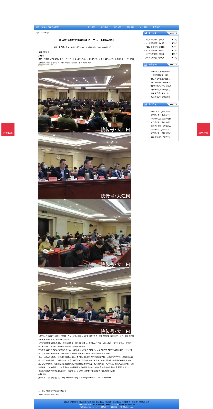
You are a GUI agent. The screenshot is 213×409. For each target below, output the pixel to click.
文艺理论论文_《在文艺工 (161, 126)
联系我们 (156, 27)
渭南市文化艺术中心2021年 (160, 86)
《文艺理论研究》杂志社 (101, 405)
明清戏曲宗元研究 (52, 395)
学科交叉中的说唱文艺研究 (55, 391)
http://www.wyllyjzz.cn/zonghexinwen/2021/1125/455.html (88, 378)
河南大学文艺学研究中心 (160, 90)
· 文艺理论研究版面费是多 (154, 58)
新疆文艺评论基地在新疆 (160, 97)
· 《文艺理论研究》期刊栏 (154, 47)
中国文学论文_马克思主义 (161, 111)
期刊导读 (104, 27)
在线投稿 (143, 27)
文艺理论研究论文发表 (121, 402)
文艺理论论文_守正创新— (161, 130)
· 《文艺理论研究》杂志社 (154, 50)
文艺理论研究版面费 (104, 402)
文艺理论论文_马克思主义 (161, 115)
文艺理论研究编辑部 (87, 402)
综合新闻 (44, 33)
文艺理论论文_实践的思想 (161, 119)
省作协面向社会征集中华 (160, 82)
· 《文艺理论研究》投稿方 (154, 40)
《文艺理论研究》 (54, 378)
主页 (37, 33)
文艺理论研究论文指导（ (160, 75)
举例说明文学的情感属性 (160, 72)
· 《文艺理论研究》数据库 (154, 43)
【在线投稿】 (75, 47)
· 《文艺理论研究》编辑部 (154, 54)
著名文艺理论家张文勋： (160, 93)
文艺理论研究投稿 (71, 402)
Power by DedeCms (127, 405)
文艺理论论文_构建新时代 (161, 122)
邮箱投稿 (130, 27)
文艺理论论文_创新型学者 (161, 133)
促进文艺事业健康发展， (160, 79)
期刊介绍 (117, 27)
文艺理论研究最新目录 (140, 402)
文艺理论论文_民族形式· (160, 137)
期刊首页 (91, 27)
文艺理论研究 (64, 47)
